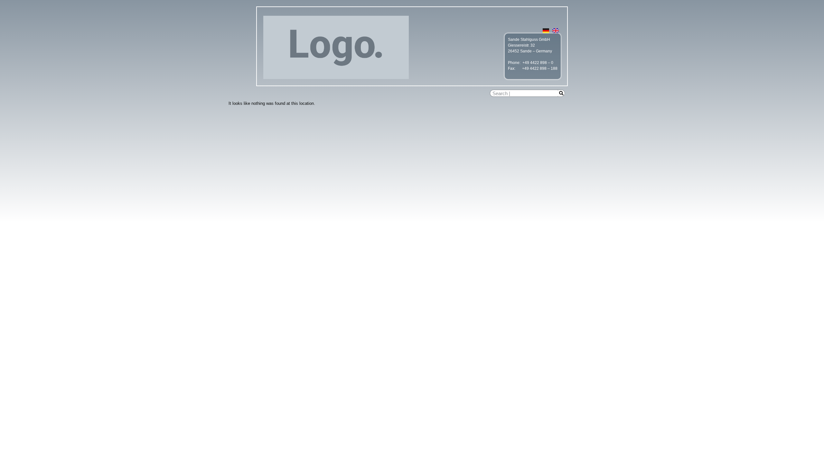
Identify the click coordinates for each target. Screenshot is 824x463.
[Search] (561, 93)
